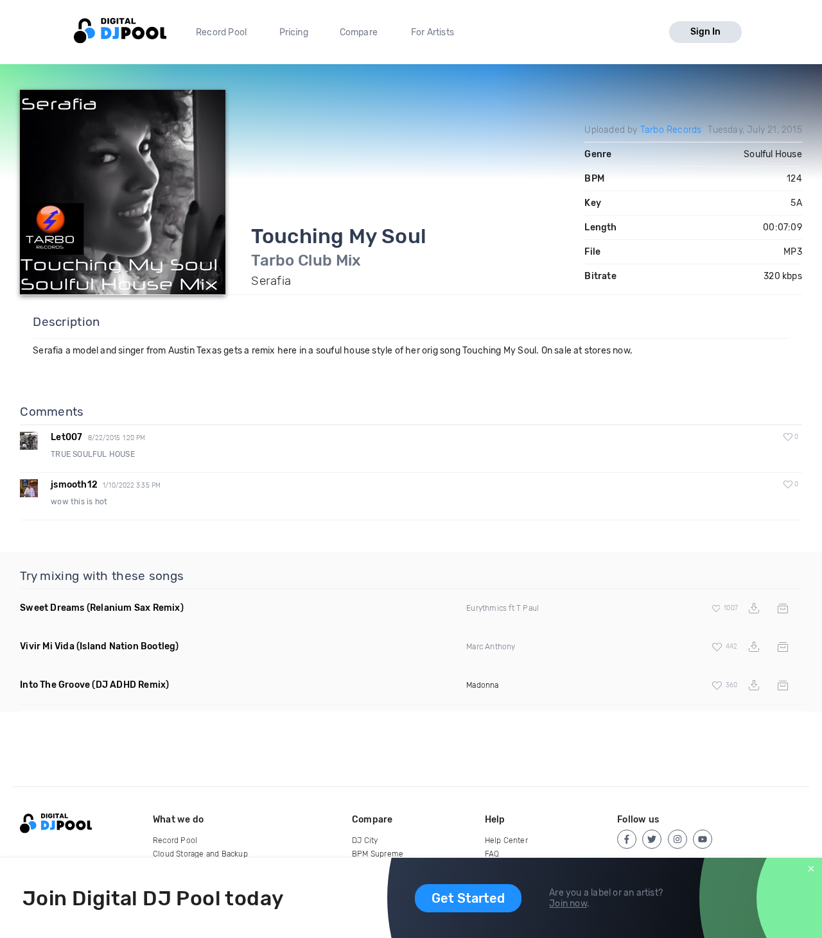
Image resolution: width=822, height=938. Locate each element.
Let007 (66, 437)
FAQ (492, 853)
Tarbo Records (671, 129)
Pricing (293, 32)
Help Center (506, 840)
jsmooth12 (74, 484)
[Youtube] (702, 839)
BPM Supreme (377, 853)
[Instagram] (677, 839)
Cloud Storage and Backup (200, 853)
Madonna (482, 685)
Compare (359, 32)
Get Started (468, 898)
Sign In (705, 31)
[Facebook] (626, 839)
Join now (568, 903)
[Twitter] (651, 839)
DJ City (365, 840)
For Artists (432, 32)
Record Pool (221, 32)
